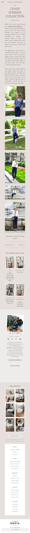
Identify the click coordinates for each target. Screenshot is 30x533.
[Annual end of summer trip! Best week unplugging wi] (20, 370)
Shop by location (15, 463)
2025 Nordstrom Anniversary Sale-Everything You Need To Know (10, 276)
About (15, 447)
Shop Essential (15, 466)
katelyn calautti (10, 441)
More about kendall (15, 360)
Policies (15, 454)
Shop (15, 458)
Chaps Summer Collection (15, 26)
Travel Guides (15, 490)
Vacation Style (15, 494)
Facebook (15, 511)
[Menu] (2, 2)
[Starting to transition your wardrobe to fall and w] (20, 377)
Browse (15, 473)
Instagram (15, 504)
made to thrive (20, 441)
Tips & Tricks (14, 492)
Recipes (15, 475)
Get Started (15, 529)
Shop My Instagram (15, 461)
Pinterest (15, 506)
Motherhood (15, 482)
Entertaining (15, 480)
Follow (15, 501)
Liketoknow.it (15, 468)
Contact (15, 452)
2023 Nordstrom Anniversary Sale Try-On (20, 303)
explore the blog (15, 436)
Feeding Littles (15, 478)
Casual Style (15, 497)
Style (15, 5)
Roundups (18, 270)
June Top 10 (20, 272)
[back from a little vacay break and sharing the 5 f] (10, 377)
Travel (15, 487)
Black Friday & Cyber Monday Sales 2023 (10, 301)
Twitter (15, 509)
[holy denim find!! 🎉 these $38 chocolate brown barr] (10, 370)
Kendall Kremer (15, 449)
